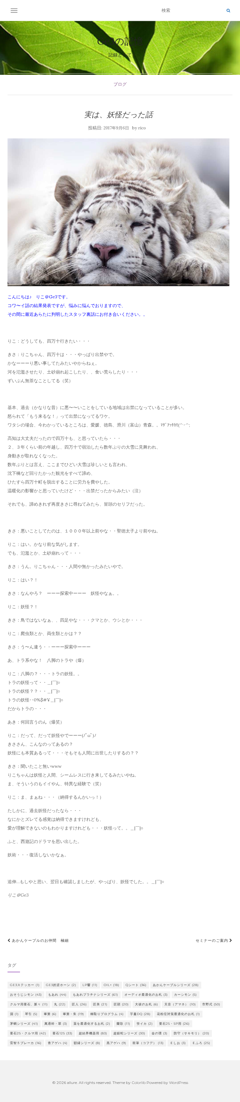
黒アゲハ (116, 1043)
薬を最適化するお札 (91, 1024)
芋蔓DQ (140, 1014)
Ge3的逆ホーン (61, 985)
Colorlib (139, 1082)
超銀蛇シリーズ (129, 1033)
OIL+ (111, 985)
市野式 (211, 1004)
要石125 (62, 1033)
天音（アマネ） (180, 1004)
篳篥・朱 (73, 1014)
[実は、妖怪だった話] (118, 212)
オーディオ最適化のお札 (146, 995)
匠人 (79, 1004)
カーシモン (185, 995)
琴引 (31, 1014)
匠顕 (121, 1004)
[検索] (228, 10)
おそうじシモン (26, 995)
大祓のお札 (146, 1004)
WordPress (178, 1082)
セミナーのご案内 (212, 940)
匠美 (100, 1004)
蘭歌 (123, 1024)
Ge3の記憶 (120, 41)
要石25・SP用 (174, 1024)
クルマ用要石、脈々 (29, 1004)
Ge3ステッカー (25, 985)
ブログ (120, 84)
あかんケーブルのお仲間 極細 (40, 940)
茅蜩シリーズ (24, 1024)
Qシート (136, 985)
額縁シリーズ (87, 1043)
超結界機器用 (93, 1033)
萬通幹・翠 (55, 1024)
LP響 (90, 985)
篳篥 (50, 1014)
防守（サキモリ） (191, 1033)
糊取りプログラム (107, 1014)
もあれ (57, 995)
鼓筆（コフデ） (148, 1043)
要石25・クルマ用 (28, 1033)
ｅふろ (201, 1043)
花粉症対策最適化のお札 (178, 1014)
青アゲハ (58, 1043)
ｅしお (178, 1043)
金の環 (160, 1033)
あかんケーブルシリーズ (176, 985)
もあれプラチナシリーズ (95, 995)
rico (142, 128)
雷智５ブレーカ (26, 1043)
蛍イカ (145, 1024)
